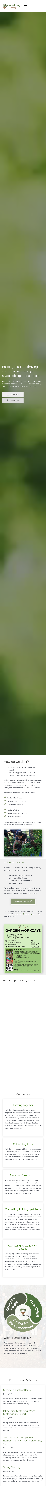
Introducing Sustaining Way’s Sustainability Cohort (19, 1412)
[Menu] (25, 6)
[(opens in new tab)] (23, 948)
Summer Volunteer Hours (17, 1389)
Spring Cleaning (11, 1467)
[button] (13, 394)
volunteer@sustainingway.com (27, 914)
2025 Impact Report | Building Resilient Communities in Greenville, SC (22, 1440)
